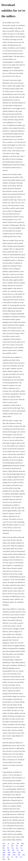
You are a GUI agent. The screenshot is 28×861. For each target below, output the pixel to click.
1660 (9, 854)
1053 (4, 859)
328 (16, 857)
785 (8, 848)
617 (17, 845)
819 (9, 850)
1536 (4, 850)
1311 (23, 854)
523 (17, 848)
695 (3, 848)
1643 (19, 852)
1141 (13, 843)
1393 (4, 854)
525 (8, 857)
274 (18, 850)
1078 (14, 852)
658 (21, 845)
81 (12, 857)
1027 (12, 845)
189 (9, 859)
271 (21, 857)
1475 (4, 843)
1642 (22, 843)
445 (22, 850)
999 (13, 850)
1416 (4, 845)
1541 (14, 854)
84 (21, 848)
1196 (9, 852)
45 (8, 843)
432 (3, 857)
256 (18, 843)
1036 (4, 852)
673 (12, 848)
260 (19, 854)
